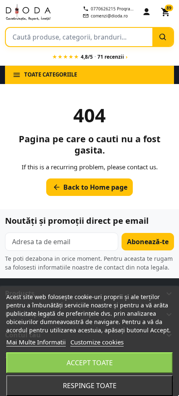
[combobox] (79, 37)
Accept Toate (90, 362)
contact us (141, 167)
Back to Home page (89, 187)
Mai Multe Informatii (36, 342)
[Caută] (162, 37)
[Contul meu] (146, 12)
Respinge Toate (90, 385)
